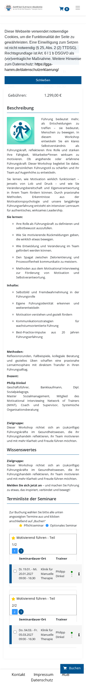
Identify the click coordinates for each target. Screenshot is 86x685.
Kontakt (18, 674)
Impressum (43, 674)
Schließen (43, 80)
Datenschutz (42, 679)
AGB (65, 674)
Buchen (74, 668)
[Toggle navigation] (78, 7)
